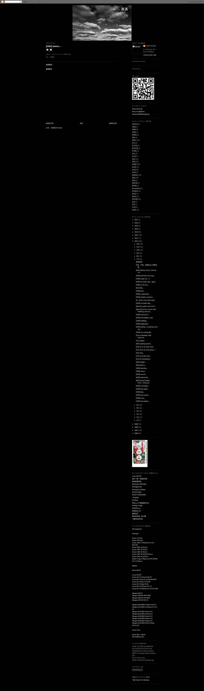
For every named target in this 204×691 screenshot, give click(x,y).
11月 (138, 247)
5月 (137, 408)
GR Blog (135, 500)
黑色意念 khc (136, 511)
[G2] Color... (140, 353)
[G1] (133, 153)
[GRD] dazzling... (142, 368)
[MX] (133, 180)
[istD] (134, 167)
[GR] (133, 161)
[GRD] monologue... (142, 386)
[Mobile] (135, 175)
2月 (137, 417)
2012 (136, 235)
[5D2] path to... (141, 365)
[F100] (134, 151)
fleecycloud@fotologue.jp (140, 114)
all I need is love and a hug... (146, 300)
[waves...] (47, 51)
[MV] (133, 178)
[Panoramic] (136, 188)
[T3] (133, 204)
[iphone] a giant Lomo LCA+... (146, 306)
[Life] (134, 170)
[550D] (134, 135)
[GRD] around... (141, 374)
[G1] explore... (141, 341)
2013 (136, 232)
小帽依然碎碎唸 (137, 519)
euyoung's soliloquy (138, 489)
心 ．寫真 (120, 9)
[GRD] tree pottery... (143, 401)
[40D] (134, 129)
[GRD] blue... (140, 392)
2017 (136, 220)
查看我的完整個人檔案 (149, 55)
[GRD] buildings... (142, 321)
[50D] (134, 132)
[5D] (133, 137)
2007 (136, 430)
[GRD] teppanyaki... (142, 324)
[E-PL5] (134, 145)
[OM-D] (134, 183)
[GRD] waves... (53, 46)
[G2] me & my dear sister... (145, 347)
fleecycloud (151, 46)
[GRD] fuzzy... (141, 398)
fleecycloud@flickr (138, 111)
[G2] (133, 159)
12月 (138, 244)
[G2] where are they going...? (146, 350)
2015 (136, 226)
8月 (137, 256)
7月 (137, 259)
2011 (136, 238)
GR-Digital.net (137, 487)
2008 (136, 427)
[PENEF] (135, 191)
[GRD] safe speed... (143, 395)
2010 (136, 241)
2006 (136, 433)
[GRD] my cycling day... (144, 332)
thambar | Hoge (137, 505)
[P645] (134, 186)
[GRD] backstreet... (142, 377)
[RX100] (135, 199)
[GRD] (52, 57)
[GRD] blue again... (142, 389)
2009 (136, 424)
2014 (136, 229)
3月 (137, 414)
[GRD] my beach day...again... (146, 282)
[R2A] (134, 196)
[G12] (134, 156)
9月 (137, 253)
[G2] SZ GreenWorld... (143, 359)
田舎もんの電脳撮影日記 (140, 503)
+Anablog (135, 497)
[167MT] (135, 124)
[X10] (134, 210)
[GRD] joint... (140, 291)
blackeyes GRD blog (139, 484)
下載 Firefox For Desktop (140, 680)
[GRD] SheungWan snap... (145, 318)
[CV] (133, 143)
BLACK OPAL (137, 492)
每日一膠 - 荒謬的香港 (139, 479)
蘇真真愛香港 (136, 481)
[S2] (133, 202)
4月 (137, 411)
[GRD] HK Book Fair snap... (145, 276)
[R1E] (134, 194)
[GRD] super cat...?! (143, 279)
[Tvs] (134, 207)
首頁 (81, 123)
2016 (136, 223)
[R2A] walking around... (144, 344)
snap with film (137, 476)
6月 (137, 405)
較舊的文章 (113, 123)
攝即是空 (135, 514)
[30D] (134, 127)
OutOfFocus (136, 508)
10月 (138, 250)
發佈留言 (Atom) (56, 128)
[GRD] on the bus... (142, 285)
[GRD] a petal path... (143, 294)
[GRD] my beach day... (144, 303)
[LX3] (134, 172)
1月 (137, 420)
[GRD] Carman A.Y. (142, 315)
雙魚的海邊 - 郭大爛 (139, 516)
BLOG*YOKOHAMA (139, 495)
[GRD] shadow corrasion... (145, 297)
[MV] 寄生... (140, 288)
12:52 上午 (67, 54)
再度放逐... (139, 262)
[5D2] (134, 140)
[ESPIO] (135, 148)
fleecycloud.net (137, 109)
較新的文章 (50, 123)
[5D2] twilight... (141, 362)
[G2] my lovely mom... (143, 356)
